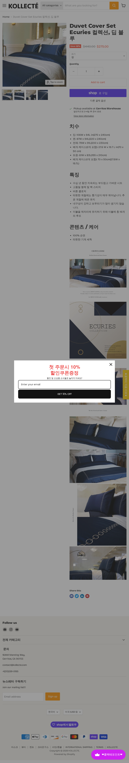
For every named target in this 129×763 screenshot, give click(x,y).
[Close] (111, 364)
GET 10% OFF (64, 394)
